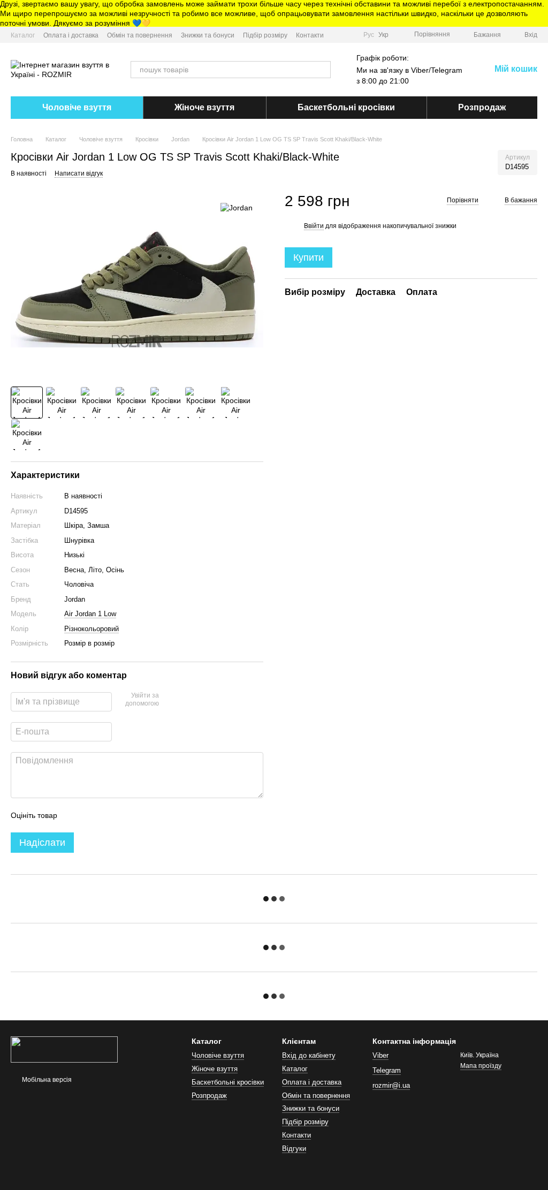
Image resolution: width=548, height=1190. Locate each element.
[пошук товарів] (322, 69)
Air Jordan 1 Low (90, 614)
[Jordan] (236, 207)
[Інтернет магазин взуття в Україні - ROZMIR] (64, 1048)
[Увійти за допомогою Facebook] (170, 700)
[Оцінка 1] (74, 815)
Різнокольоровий (91, 629)
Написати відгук (79, 173)
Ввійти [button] (314, 226)
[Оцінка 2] (92, 815)
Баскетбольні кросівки (346, 107)
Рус (368, 35)
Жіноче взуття (204, 107)
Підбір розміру (265, 35)
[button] (539, 13)
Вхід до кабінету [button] (309, 1055)
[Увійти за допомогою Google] (187, 700)
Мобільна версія (46, 1079)
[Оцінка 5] (143, 815)
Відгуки (294, 1148)
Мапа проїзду (480, 1066)
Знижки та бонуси (207, 35)
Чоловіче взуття (76, 107)
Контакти (310, 35)
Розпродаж (482, 107)
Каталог (23, 35)
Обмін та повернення (139, 35)
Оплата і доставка (70, 35)
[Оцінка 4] (126, 815)
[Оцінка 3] (109, 815)
